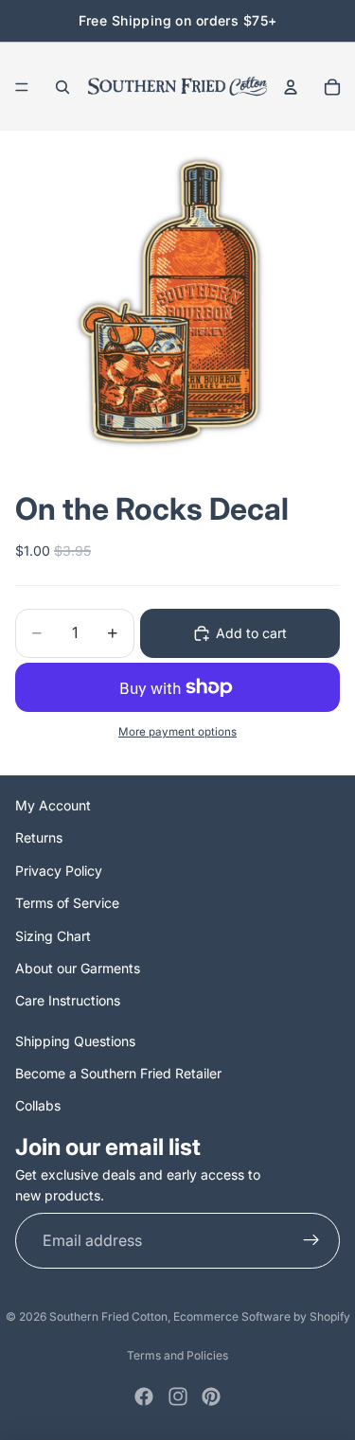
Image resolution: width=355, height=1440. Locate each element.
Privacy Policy (58, 870)
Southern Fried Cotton (108, 1316)
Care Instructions (67, 1000)
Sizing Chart (53, 936)
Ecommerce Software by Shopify (261, 1316)
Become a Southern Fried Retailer (118, 1073)
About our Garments (77, 968)
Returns (38, 837)
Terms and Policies (177, 1355)
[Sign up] (311, 1241)
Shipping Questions (75, 1041)
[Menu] (22, 87)
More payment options (177, 731)
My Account (53, 805)
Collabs (38, 1105)
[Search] (62, 87)
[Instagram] (178, 1396)
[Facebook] (144, 1396)
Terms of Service (67, 903)
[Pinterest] (211, 1396)
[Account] (290, 87)
